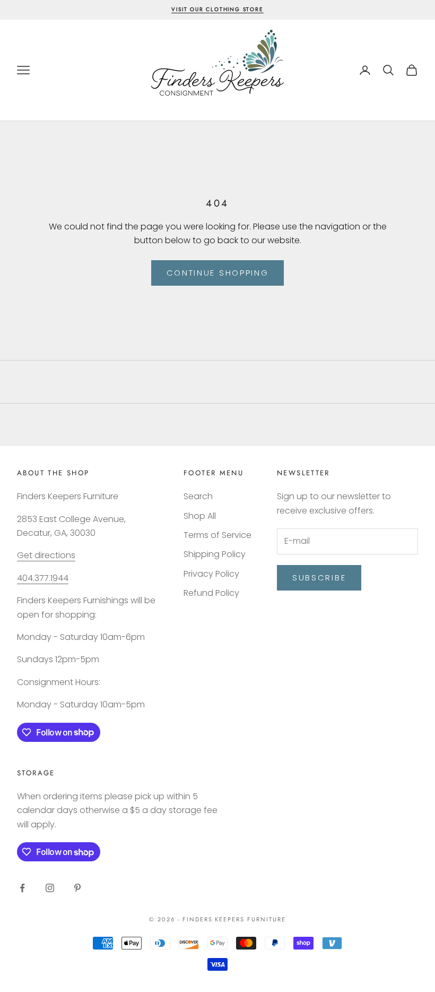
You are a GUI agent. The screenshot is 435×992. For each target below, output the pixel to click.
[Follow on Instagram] (50, 888)
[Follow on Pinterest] (77, 888)
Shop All (200, 516)
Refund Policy (211, 593)
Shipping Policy (215, 554)
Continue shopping (218, 272)
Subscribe (319, 577)
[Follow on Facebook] (22, 888)
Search (198, 496)
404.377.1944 (42, 578)
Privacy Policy (211, 574)
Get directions (46, 555)
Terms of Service (217, 535)
